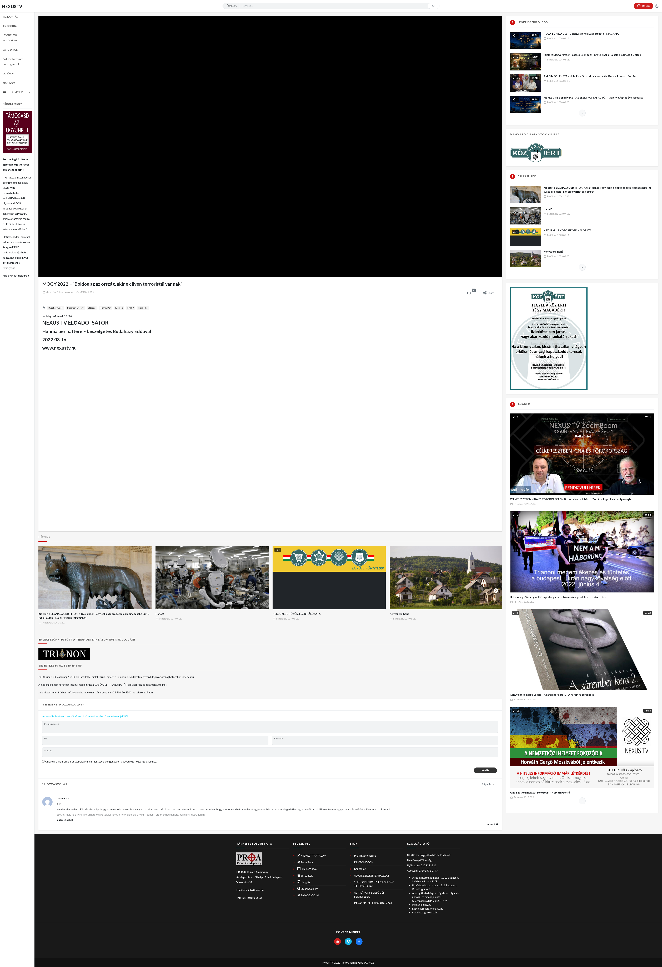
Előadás (91, 307)
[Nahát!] (212, 577)
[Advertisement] (270, 382)
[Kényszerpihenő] (446, 577)
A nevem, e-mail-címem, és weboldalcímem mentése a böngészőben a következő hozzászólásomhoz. (101, 761)
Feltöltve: (53, 622)
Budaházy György (75, 307)
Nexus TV (142, 307)
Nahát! (160, 613)
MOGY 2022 (86, 292)
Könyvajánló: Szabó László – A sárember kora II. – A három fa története (552, 694)
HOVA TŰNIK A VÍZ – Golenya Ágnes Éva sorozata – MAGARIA (581, 33)
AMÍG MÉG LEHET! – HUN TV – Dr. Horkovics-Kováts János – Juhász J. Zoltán (590, 76)
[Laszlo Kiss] (47, 802)
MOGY (130, 307)
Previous (44, 590)
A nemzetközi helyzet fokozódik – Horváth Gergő (540, 792)
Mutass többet (65, 819)
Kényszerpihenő (399, 613)
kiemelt (119, 307)
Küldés (485, 770)
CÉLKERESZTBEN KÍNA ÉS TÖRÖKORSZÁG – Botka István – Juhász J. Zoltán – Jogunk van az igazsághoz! (572, 499)
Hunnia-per (105, 307)
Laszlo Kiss (63, 798)
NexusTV (12, 6)
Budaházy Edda (55, 307)
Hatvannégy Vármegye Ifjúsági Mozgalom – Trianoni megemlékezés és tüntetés (558, 596)
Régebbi (487, 784)
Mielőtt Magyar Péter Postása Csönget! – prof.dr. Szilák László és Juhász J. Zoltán (592, 54)
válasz (494, 824)
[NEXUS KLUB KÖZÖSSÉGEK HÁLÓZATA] (329, 577)
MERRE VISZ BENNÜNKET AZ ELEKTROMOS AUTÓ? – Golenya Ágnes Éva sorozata (593, 97)
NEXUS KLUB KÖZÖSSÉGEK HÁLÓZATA (297, 613)
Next (495, 590)
